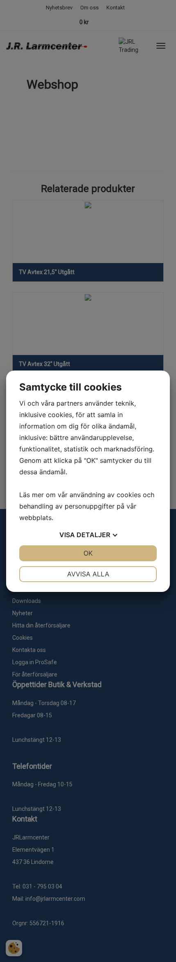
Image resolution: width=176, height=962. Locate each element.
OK (88, 553)
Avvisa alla (88, 574)
